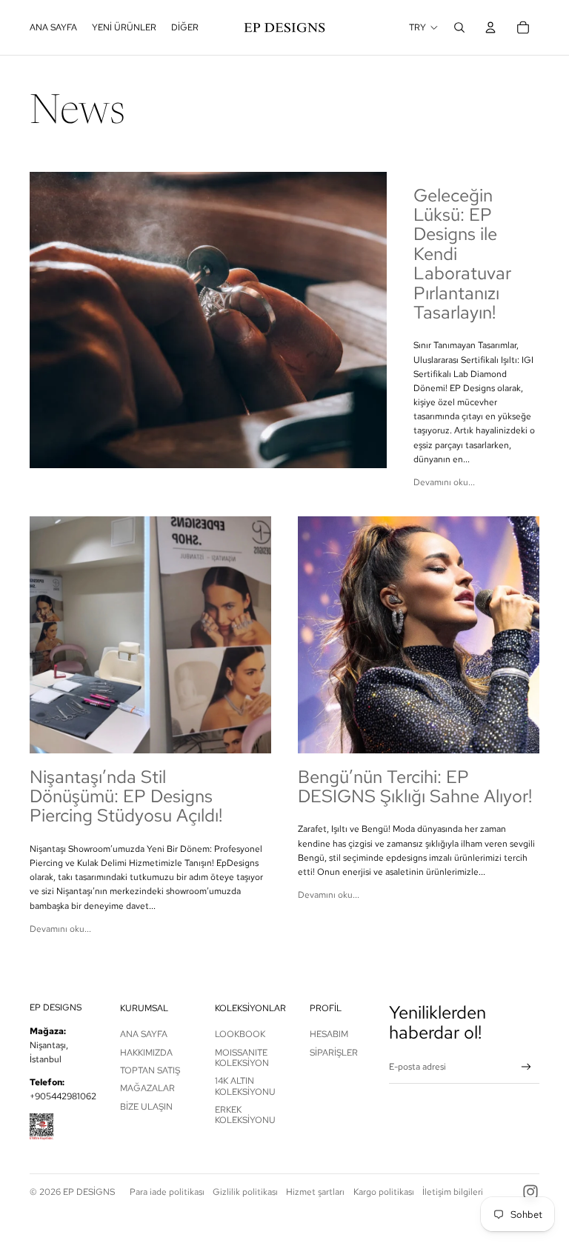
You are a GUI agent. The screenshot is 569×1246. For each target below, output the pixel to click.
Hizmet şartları (315, 1192)
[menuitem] (185, 27)
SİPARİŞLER (334, 1053)
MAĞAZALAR (147, 1088)
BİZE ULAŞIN (146, 1107)
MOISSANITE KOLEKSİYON (242, 1058)
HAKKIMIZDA (146, 1053)
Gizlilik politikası (245, 1192)
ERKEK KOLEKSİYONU (245, 1115)
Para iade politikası (167, 1192)
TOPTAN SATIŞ (150, 1070)
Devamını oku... (444, 482)
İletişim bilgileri (452, 1192)
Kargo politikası (383, 1192)
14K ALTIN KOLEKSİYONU (245, 1086)
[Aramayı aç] (459, 27)
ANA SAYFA (143, 1034)
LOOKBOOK (240, 1034)
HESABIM (329, 1034)
